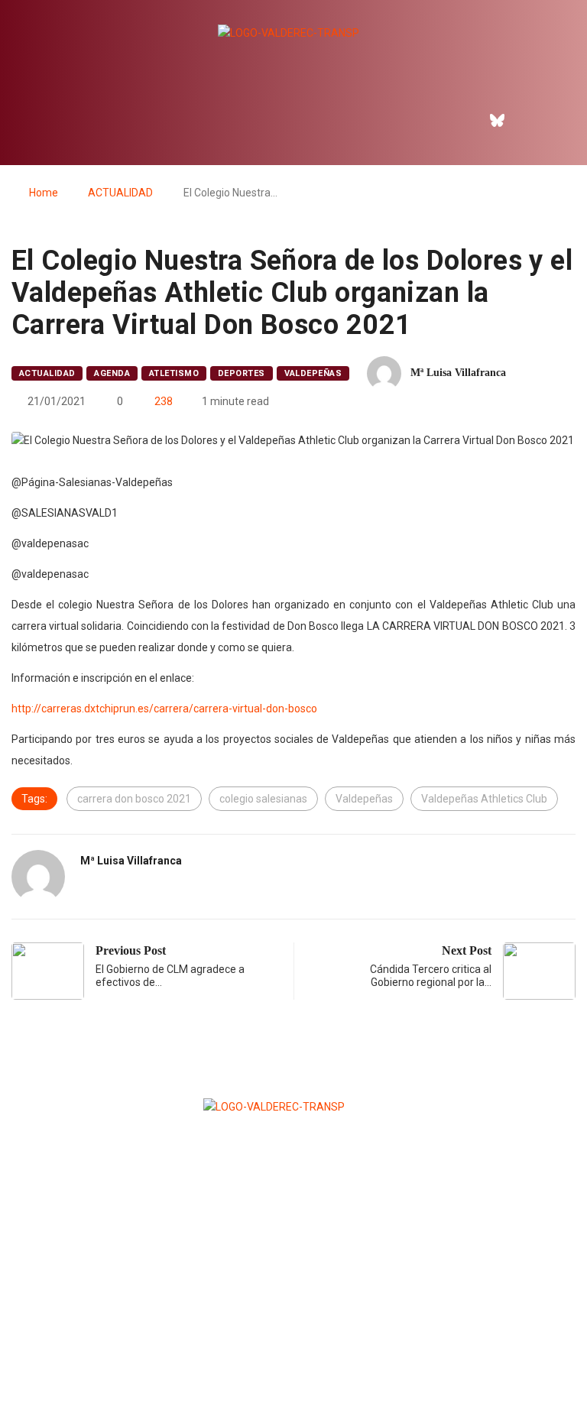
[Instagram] (530, 120)
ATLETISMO (174, 373)
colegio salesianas (263, 799)
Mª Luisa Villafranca (458, 372)
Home (43, 192)
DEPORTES (241, 373)
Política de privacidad (293, 1351)
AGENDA (112, 373)
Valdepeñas (364, 799)
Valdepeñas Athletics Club (484, 799)
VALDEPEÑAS (313, 373)
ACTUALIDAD (120, 192)
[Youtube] (563, 120)
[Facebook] (464, 120)
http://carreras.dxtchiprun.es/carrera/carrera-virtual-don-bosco (164, 708)
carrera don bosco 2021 (134, 799)
